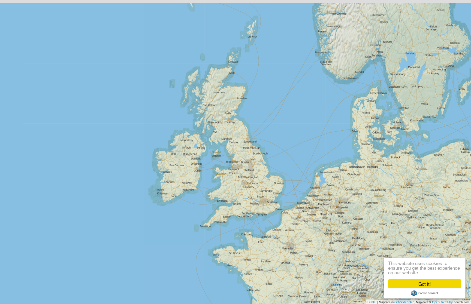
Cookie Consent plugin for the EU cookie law (424, 293)
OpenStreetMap (442, 302)
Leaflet (371, 302)
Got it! (424, 283)
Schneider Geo (404, 302)
